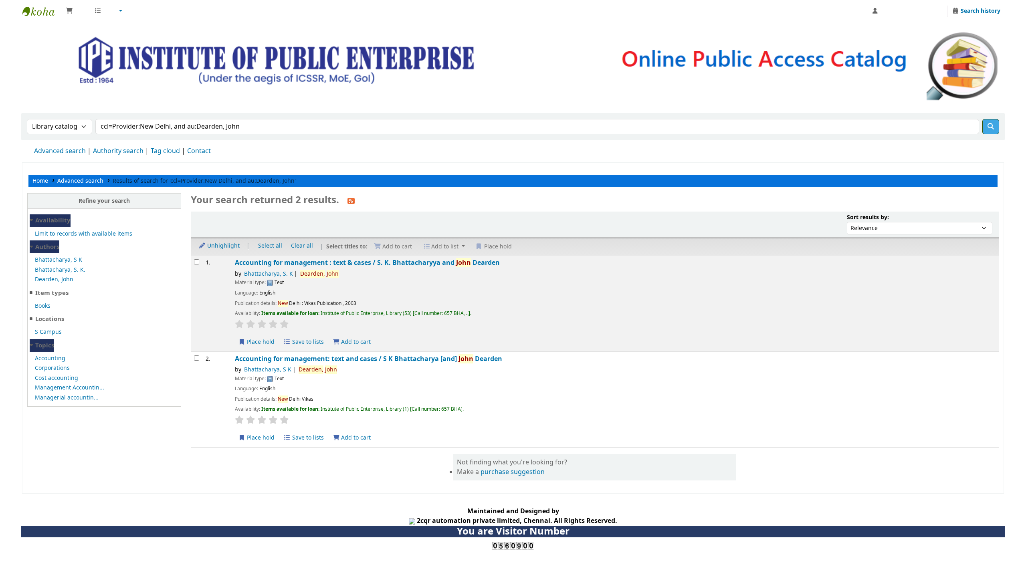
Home (40, 181)
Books (42, 306)
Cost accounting (56, 378)
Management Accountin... (69, 387)
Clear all (302, 246)
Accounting (50, 358)
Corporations (52, 368)
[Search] (990, 126)
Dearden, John (54, 279)
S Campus (48, 332)
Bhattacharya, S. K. (60, 270)
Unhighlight (223, 246)
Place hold (260, 342)
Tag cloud (165, 151)
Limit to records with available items (83, 234)
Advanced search (60, 151)
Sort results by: (868, 217)
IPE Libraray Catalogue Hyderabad (42, 11)
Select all (270, 246)
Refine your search (104, 201)
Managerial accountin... (67, 397)
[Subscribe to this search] (351, 200)
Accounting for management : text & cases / (367, 262)
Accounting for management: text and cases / (368, 359)
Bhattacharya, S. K (268, 274)
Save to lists (307, 342)
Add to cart (355, 342)
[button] (76, 11)
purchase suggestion (513, 472)
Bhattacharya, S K (58, 260)
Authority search (118, 151)
